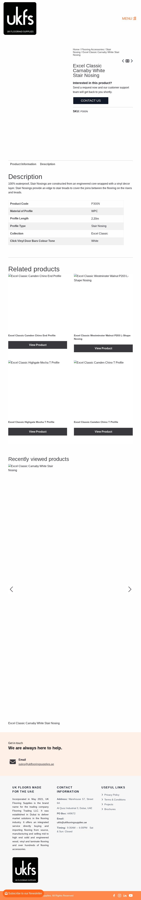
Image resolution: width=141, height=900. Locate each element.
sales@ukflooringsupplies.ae (36, 764)
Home (76, 49)
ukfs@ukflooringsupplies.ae (72, 822)
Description (47, 164)
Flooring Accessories (93, 49)
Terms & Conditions (115, 799)
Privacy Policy (111, 794)
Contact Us (91, 100)
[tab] (47, 164)
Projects (108, 804)
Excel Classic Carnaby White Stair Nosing (34, 723)
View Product (37, 344)
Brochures (110, 809)
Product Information (23, 164)
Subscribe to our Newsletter (25, 893)
